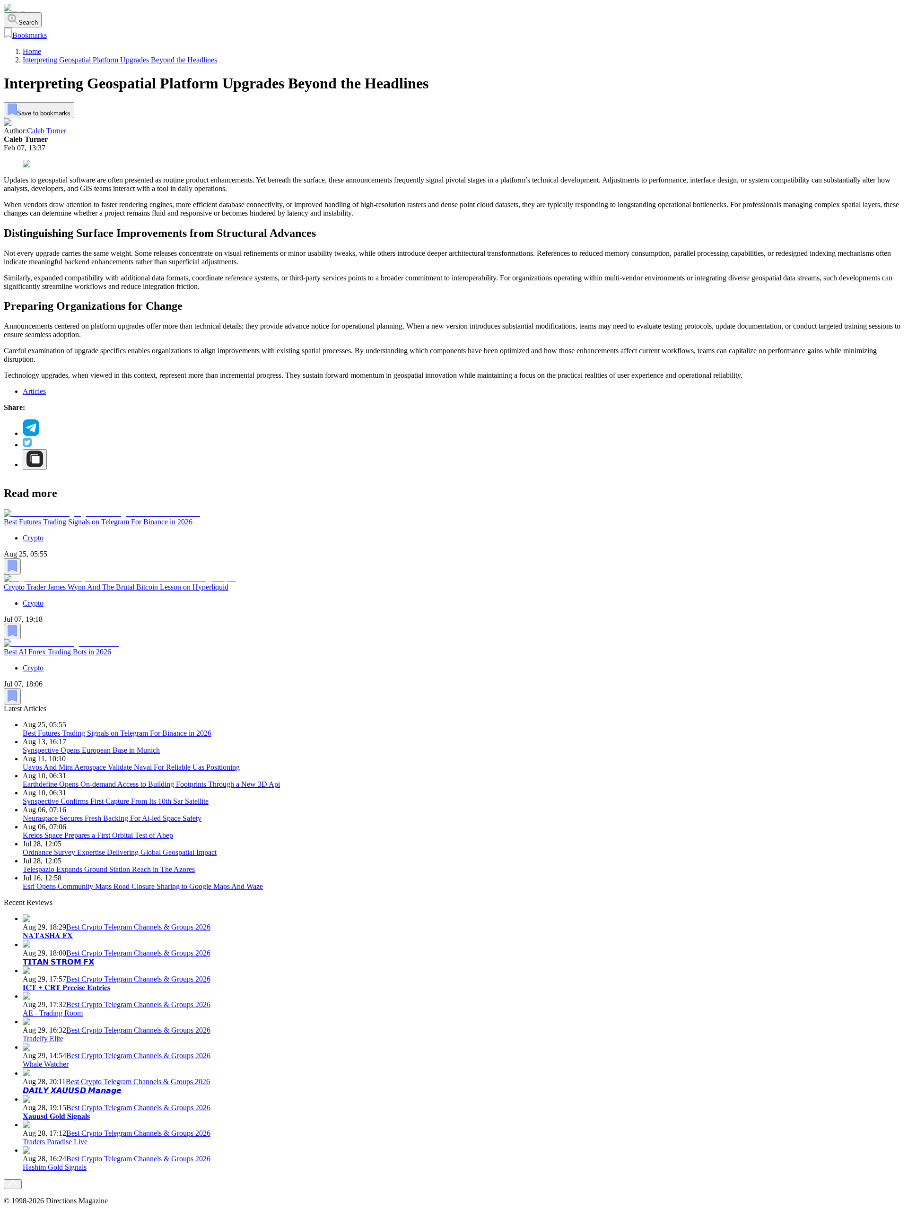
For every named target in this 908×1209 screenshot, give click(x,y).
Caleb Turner (46, 131)
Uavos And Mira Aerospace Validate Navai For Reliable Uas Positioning (131, 767)
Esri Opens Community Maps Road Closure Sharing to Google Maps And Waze (143, 886)
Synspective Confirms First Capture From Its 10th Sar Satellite (116, 801)
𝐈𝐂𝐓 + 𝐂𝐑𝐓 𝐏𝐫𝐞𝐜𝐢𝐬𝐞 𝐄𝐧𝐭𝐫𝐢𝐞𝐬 (66, 987)
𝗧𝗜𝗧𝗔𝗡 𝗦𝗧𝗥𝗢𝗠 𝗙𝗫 (58, 962)
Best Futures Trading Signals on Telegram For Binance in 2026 (98, 522)
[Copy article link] (35, 459)
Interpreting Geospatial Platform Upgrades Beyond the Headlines (120, 60)
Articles (34, 391)
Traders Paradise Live (55, 1142)
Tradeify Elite (43, 1039)
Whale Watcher (46, 1064)
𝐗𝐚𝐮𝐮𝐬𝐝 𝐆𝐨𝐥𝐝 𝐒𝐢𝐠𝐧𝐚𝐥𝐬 (56, 1116)
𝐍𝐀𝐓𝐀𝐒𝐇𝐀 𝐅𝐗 (48, 935)
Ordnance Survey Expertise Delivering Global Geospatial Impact (120, 852)
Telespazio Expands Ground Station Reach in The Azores (109, 869)
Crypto (33, 538)
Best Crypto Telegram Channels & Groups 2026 (138, 927)
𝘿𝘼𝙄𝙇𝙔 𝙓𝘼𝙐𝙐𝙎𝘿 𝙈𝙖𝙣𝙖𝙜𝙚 (72, 1091)
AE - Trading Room (53, 1013)
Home (32, 51)
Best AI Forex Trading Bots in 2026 (57, 652)
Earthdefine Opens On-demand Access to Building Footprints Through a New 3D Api (151, 784)
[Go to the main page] (14, 8)
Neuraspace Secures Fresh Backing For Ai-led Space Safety (112, 818)
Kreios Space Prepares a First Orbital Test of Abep (98, 835)
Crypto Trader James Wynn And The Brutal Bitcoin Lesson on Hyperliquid (116, 587)
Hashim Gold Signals (55, 1167)
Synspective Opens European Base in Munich (91, 750)
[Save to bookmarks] (12, 566)
